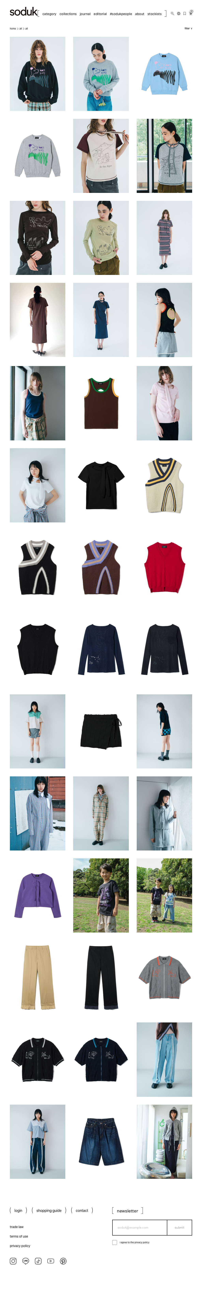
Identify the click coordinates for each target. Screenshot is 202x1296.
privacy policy (20, 1246)
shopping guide (49, 1210)
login (18, 1210)
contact (82, 1210)
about (139, 14)
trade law (16, 1227)
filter (187, 28)
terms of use (19, 1236)
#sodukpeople (121, 14)
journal (85, 14)
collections (68, 14)
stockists (155, 14)
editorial (100, 14)
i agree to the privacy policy (134, 1242)
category (49, 14)
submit (179, 1227)
